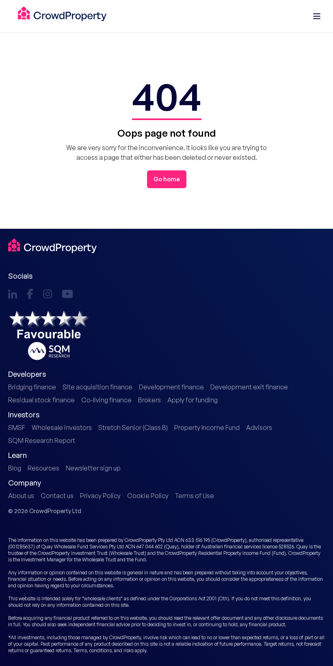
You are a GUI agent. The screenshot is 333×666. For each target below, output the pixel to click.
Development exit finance (249, 387)
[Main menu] (317, 16)
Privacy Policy (100, 495)
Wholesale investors (62, 427)
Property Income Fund (207, 427)
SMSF (16, 427)
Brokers (149, 400)
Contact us (57, 495)
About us (21, 495)
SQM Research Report (41, 440)
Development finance (171, 387)
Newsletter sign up (93, 468)
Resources (43, 468)
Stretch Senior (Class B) (133, 427)
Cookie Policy (148, 495)
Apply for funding (192, 400)
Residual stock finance (41, 400)
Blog (14, 468)
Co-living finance (106, 400)
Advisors (259, 427)
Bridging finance (32, 387)
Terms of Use (194, 495)
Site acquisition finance (97, 387)
